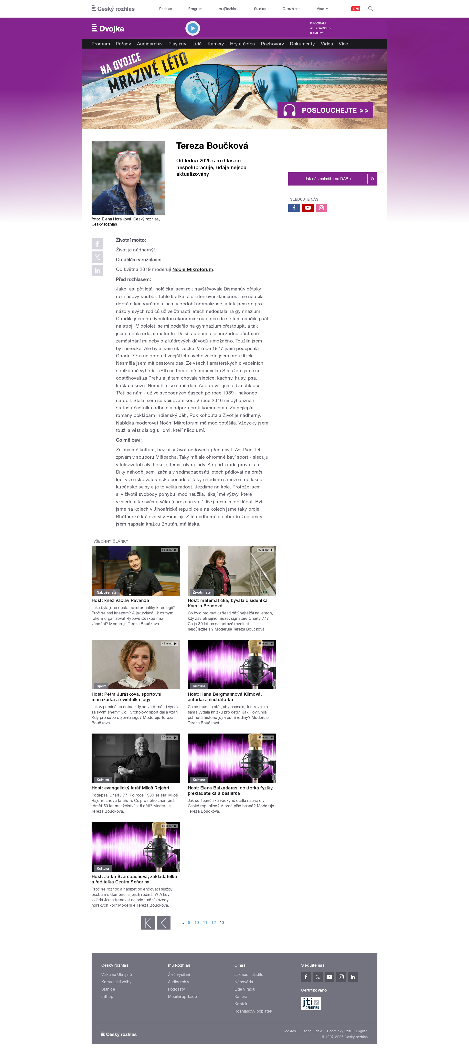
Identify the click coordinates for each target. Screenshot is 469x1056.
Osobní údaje (311, 1031)
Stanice (260, 9)
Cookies (289, 1031)
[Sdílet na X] (97, 257)
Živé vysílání (179, 974)
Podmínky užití (339, 1031)
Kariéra (240, 996)
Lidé (197, 43)
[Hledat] (370, 9)
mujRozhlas (228, 9)
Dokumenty (302, 43)
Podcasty (176, 989)
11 (205, 922)
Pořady (123, 43)
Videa (327, 43)
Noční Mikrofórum (192, 269)
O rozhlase (291, 9)
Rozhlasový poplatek (253, 1011)
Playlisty (178, 43)
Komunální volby (116, 982)
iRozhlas (165, 9)
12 (213, 922)
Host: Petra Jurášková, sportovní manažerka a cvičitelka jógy (126, 697)
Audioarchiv (320, 28)
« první (148, 923)
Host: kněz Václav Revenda (120, 600)
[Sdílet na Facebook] (97, 243)
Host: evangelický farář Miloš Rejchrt (131, 787)
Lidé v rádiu (245, 989)
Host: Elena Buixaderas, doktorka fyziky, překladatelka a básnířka (231, 790)
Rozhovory (272, 43)
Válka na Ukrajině (116, 974)
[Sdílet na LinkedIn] (97, 270)
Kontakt (241, 1004)
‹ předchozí (164, 923)
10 (196, 922)
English (362, 1031)
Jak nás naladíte (249, 974)
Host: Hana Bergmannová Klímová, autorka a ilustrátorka (225, 697)
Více (346, 43)
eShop (107, 996)
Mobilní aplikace (182, 996)
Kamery (316, 33)
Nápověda (243, 982)
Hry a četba (242, 43)
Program (195, 9)
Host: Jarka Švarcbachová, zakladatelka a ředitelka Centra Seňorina (134, 879)
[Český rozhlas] (113, 9)
